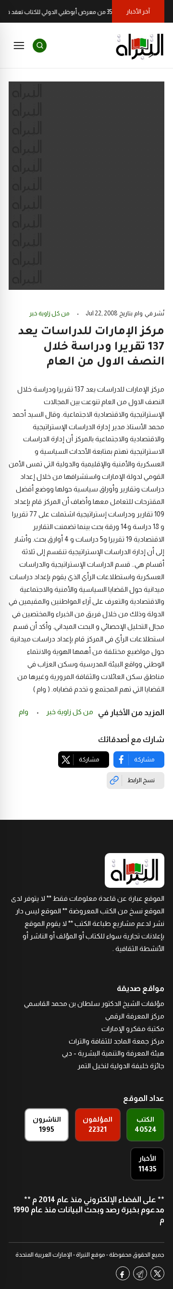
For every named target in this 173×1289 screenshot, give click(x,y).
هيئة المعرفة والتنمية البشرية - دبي (113, 1053)
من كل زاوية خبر (49, 313)
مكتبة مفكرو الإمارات (132, 1028)
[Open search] (40, 46)
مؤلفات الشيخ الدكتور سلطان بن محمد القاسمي (94, 1003)
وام (24, 712)
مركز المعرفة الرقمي (134, 1016)
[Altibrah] (139, 45)
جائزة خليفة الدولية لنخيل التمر (120, 1066)
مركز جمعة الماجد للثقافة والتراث (116, 1041)
